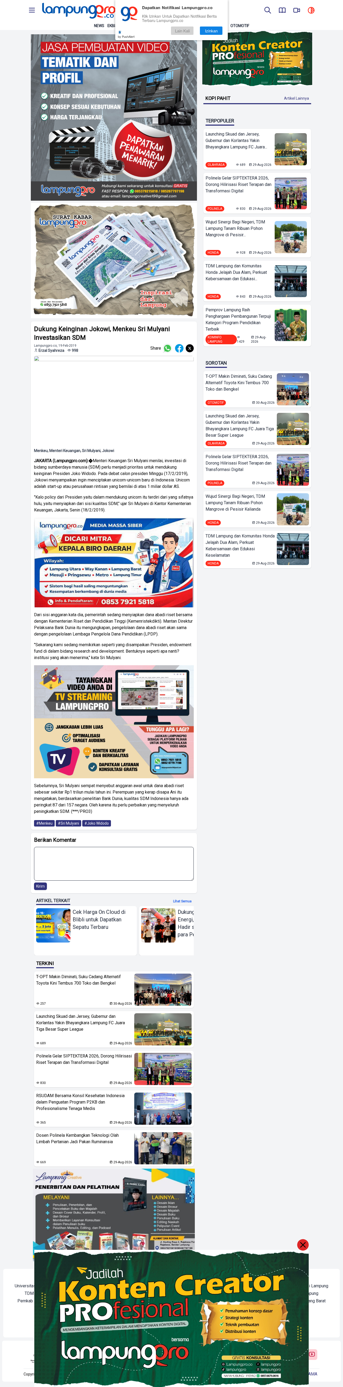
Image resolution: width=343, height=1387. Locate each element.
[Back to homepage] (78, 10)
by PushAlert (126, 36)
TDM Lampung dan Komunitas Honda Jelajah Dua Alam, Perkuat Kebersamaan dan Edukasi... (236, 272)
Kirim (40, 886)
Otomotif (239, 26)
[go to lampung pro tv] (296, 10)
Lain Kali (182, 30)
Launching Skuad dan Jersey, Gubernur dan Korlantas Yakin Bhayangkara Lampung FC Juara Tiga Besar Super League (80, 1023)
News (99, 26)
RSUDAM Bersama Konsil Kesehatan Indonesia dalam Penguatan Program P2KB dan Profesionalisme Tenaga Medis (80, 1102)
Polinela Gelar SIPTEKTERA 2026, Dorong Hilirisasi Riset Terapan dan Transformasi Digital (84, 1059)
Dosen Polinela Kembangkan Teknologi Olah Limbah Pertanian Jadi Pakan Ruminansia (77, 1138)
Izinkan (211, 30)
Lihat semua (182, 901)
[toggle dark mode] (311, 10)
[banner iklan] (114, 117)
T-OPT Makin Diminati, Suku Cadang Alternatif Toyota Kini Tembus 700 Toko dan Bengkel (78, 980)
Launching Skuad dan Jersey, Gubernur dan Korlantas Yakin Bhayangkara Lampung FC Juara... (236, 140)
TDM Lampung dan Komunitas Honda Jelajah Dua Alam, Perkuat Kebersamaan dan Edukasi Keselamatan (240, 545)
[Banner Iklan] (257, 58)
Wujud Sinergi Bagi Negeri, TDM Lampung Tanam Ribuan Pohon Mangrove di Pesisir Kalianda (235, 503)
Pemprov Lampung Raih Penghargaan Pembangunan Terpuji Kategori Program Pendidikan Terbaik (238, 319)
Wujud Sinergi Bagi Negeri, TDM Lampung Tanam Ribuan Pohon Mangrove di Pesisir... (235, 228)
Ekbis (112, 26)
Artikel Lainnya (296, 98)
